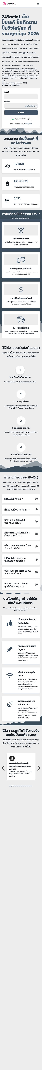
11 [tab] (29, 786)
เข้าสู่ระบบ (21, 112)
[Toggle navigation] (37, 3)
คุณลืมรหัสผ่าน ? (30, 106)
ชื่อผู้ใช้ (6, 92)
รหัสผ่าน (7, 101)
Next (38, 768)
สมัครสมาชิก (28, 124)
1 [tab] (9, 786)
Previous (3, 768)
